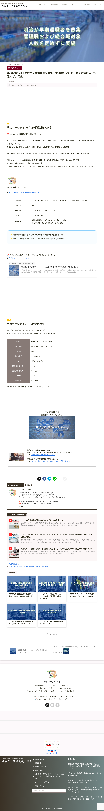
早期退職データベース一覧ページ (20, 258)
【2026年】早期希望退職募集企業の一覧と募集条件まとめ (84, 774)
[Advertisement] (52, 104)
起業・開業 (39, 770)
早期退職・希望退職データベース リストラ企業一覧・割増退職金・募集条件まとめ (49, 776)
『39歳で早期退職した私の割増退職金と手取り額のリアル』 (53, 461)
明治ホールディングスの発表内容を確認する (24, 192)
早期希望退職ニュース (15, 564)
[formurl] (52, 705)
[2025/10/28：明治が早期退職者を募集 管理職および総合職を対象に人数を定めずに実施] (49, 479)
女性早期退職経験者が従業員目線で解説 (12, 758)
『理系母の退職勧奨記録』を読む (43, 455)
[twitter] (39, 479)
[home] (22, 507)
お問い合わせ (39, 786)
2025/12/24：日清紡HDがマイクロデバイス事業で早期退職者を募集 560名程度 (51, 596)
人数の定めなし (30, 566)
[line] (55, 479)
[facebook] (44, 479)
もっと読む (53, 634)
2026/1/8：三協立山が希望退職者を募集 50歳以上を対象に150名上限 (85, 781)
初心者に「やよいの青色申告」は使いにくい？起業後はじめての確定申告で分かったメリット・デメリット (85, 789)
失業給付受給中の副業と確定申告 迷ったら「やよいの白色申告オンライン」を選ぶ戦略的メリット (85, 766)
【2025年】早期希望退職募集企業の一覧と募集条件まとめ (42, 520)
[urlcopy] (65, 479)
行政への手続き (40, 767)
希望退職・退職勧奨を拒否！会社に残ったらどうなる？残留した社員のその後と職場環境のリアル (56, 549)
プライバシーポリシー (43, 782)
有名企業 (38, 566)
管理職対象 (45, 566)
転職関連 (38, 763)
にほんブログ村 (52, 753)
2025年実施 (12, 566)
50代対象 (20, 566)
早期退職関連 (39, 759)
